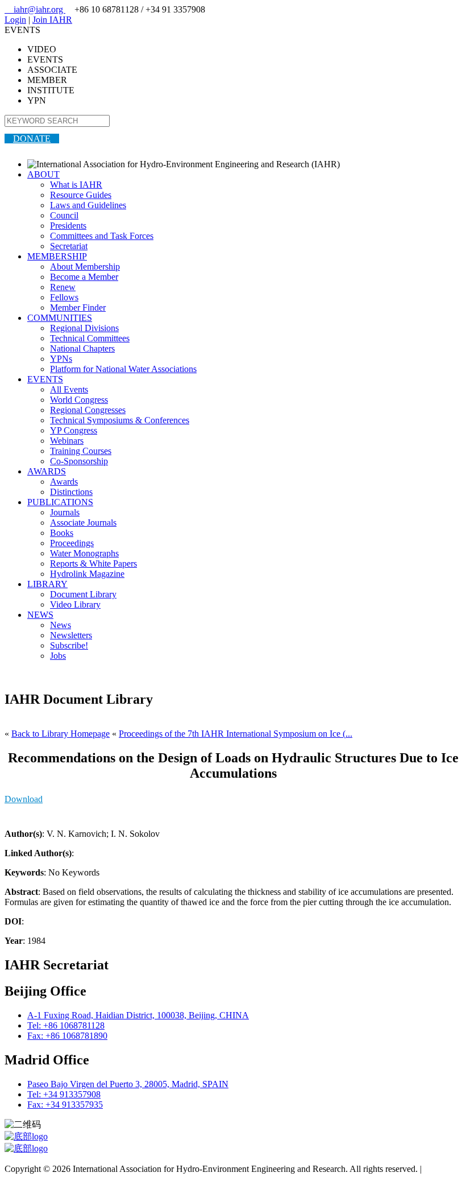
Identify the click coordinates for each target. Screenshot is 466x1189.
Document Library (83, 594)
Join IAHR (52, 19)
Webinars (67, 440)
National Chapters (82, 348)
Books (61, 533)
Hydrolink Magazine (87, 574)
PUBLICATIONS (60, 502)
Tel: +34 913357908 (64, 1094)
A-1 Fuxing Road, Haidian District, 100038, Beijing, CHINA (138, 1015)
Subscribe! (69, 645)
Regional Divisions (84, 328)
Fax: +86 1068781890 (67, 1036)
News (60, 625)
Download (24, 799)
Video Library (75, 604)
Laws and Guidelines (88, 205)
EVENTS (45, 379)
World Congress (79, 399)
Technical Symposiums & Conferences (119, 420)
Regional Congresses (88, 410)
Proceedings (72, 543)
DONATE (32, 138)
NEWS (40, 615)
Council (64, 215)
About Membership (85, 266)
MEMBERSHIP (57, 256)
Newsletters (71, 635)
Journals (65, 512)
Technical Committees (90, 338)
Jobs (58, 655)
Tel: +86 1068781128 (66, 1025)
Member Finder (78, 307)
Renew (63, 287)
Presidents (68, 225)
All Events (69, 389)
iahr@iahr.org (35, 9)
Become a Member (84, 277)
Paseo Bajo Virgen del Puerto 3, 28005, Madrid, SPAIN (127, 1084)
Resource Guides (80, 195)
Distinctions (71, 492)
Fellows (64, 297)
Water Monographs (84, 553)
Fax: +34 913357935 (65, 1104)
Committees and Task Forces (101, 236)
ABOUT (43, 174)
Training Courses (80, 451)
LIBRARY (47, 584)
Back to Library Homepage (60, 733)
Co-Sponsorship (79, 461)
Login (15, 19)
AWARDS (46, 471)
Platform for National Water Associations (123, 369)
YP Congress (73, 430)
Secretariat (69, 246)
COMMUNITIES (59, 318)
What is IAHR (76, 184)
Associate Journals (83, 522)
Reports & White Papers (93, 563)
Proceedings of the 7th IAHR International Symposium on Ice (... (235, 733)
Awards (64, 481)
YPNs (61, 359)
